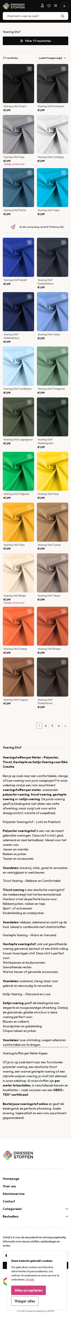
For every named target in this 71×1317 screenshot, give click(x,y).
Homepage (11, 1179)
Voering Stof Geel (48, 494)
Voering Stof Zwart (14, 106)
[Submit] (64, 16)
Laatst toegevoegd (50, 58)
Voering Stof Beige (14, 595)
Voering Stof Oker (14, 544)
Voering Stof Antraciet (51, 106)
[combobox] (35, 16)
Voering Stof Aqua (48, 210)
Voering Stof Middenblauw (11, 336)
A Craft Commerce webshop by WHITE (35, 1311)
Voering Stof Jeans (49, 334)
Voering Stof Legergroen (18, 439)
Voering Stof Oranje (15, 648)
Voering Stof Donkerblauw (46, 281)
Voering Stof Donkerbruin (45, 701)
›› (65, 725)
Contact (9, 1201)
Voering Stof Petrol (14, 210)
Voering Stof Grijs (13, 157)
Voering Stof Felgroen (16, 494)
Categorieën (12, 1209)
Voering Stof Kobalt (15, 280)
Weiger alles (24, 1301)
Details (30, 1279)
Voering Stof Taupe (49, 595)
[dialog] (37, 1280)
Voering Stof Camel (49, 544)
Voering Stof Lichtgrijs (51, 157)
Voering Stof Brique (49, 648)
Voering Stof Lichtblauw (17, 388)
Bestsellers (10, 1216)
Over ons (9, 1186)
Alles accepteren (28, 1290)
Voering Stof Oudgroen (51, 388)
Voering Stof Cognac (15, 699)
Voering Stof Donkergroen (45, 441)
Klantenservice (14, 1194)
